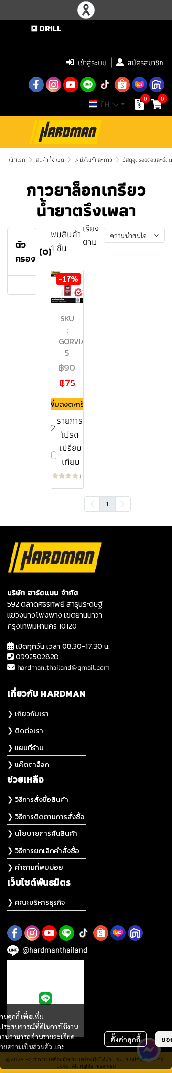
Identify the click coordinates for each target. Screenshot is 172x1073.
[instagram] (53, 84)
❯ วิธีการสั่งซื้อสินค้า (37, 799)
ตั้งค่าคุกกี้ (125, 1039)
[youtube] (70, 84)
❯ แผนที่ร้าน (25, 747)
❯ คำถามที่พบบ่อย (35, 867)
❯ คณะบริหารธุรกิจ (36, 902)
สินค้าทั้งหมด (50, 159)
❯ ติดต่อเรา (25, 730)
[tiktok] (105, 84)
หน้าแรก (16, 159)
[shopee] (122, 84)
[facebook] (36, 84)
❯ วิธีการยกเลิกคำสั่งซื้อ (43, 850)
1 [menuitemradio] (107, 503)
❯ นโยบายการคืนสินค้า (42, 833)
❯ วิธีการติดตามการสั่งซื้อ (46, 816)
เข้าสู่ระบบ (92, 62)
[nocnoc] (156, 84)
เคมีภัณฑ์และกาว (93, 159)
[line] (88, 84)
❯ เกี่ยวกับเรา (28, 713)
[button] (104, 42)
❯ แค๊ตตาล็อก (28, 764)
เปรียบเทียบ (70, 455)
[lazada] (139, 84)
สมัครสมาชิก (145, 62)
